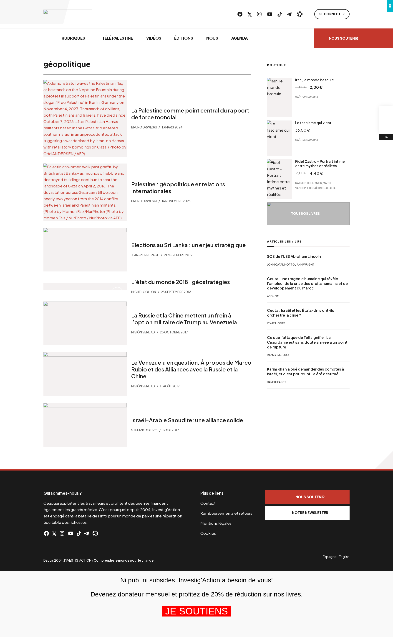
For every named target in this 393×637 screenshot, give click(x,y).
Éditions (183, 38)
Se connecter (332, 14)
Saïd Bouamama (306, 97)
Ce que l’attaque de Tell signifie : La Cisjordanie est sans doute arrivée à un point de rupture (307, 342)
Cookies (208, 533)
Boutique (276, 65)
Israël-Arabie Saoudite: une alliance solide (187, 420)
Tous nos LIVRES (305, 213)
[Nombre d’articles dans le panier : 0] (386, 113)
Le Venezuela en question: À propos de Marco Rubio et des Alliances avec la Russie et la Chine (191, 369)
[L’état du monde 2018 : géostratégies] (85, 286)
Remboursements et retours (226, 513)
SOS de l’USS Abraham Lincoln (294, 256)
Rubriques (73, 38)
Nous (212, 38)
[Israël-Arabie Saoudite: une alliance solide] (85, 425)
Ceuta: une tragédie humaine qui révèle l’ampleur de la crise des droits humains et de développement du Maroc (307, 283)
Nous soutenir (343, 38)
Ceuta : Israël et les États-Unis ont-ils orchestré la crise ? (300, 313)
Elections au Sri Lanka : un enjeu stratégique (188, 244)
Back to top (384, 460)
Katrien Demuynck (308, 183)
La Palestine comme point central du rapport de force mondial (190, 113)
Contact (208, 503)
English (344, 557)
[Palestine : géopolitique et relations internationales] (85, 192)
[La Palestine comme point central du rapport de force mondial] (85, 118)
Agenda (239, 38)
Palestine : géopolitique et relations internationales (178, 187)
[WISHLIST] (386, 127)
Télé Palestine (117, 38)
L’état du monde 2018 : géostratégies (180, 281)
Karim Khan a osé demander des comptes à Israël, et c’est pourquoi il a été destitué (305, 371)
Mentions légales (216, 523)
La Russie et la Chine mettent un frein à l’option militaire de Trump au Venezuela (184, 318)
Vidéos (153, 38)
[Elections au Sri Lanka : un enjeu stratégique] (85, 249)
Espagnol (330, 557)
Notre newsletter (310, 512)
